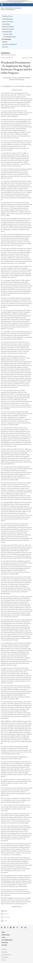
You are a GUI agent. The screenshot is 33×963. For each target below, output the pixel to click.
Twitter (5, 913)
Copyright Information (6, 954)
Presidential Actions (7, 31)
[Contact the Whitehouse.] (21, 927)
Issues (3, 937)
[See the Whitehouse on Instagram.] (4, 927)
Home (2, 8)
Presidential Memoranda (9, 36)
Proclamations (10, 9)
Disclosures (5, 46)
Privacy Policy (5, 957)
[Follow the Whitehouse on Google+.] (10, 927)
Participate (5, 942)
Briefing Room (9, 8)
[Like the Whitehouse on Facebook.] (7, 927)
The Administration (7, 940)
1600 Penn (4, 945)
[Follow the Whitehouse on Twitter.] (1, 927)
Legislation (5, 41)
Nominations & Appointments (9, 44)
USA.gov (4, 960)
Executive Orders (7, 34)
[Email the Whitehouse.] (25, 927)
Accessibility (4, 952)
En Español (4, 949)
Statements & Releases (8, 26)
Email (5, 920)
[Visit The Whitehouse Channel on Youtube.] (14, 927)
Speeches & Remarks (7, 21)
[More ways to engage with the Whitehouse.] (17, 927)
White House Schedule (8, 29)
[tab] (1, 4)
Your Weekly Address (7, 19)
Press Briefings (6, 24)
